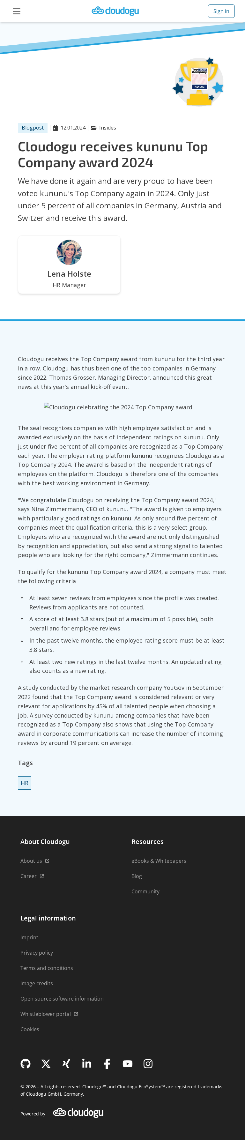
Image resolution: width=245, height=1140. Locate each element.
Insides (107, 127)
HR (24, 783)
